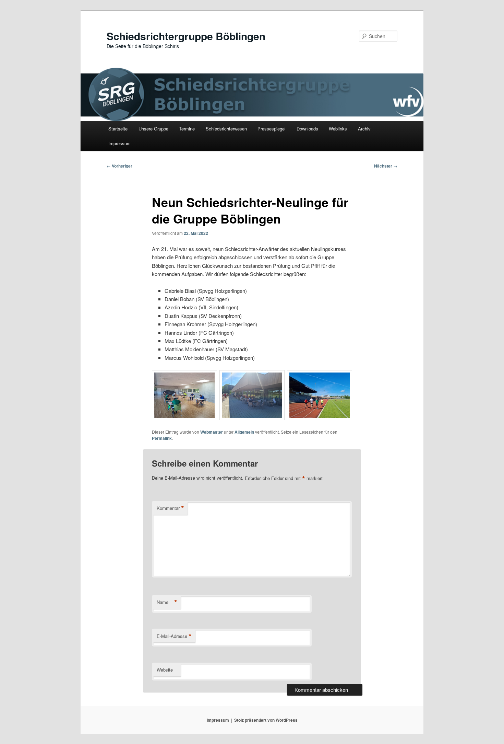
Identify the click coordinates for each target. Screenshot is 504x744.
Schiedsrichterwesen (226, 128)
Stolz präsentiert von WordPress (266, 720)
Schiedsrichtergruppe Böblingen (186, 35)
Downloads (307, 128)
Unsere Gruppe (153, 128)
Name (167, 602)
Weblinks (338, 128)
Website (165, 669)
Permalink (162, 438)
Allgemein (244, 432)
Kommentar (170, 508)
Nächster (385, 166)
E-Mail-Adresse (174, 636)
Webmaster (211, 432)
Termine (187, 128)
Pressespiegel (271, 128)
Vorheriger (119, 166)
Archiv (364, 128)
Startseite (118, 128)
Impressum (119, 143)
